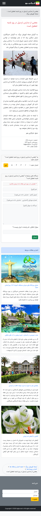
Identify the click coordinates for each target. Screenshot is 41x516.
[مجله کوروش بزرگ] (32, 3)
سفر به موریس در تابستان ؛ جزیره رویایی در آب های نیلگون (21, 335)
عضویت (34, 499)
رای (6, 165)
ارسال (35, 237)
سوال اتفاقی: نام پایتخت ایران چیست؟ (25, 227)
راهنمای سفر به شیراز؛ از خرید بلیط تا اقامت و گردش (23, 386)
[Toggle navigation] (4, 3)
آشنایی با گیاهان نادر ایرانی (30, 436)
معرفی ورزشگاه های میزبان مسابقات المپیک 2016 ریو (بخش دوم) (21, 286)
